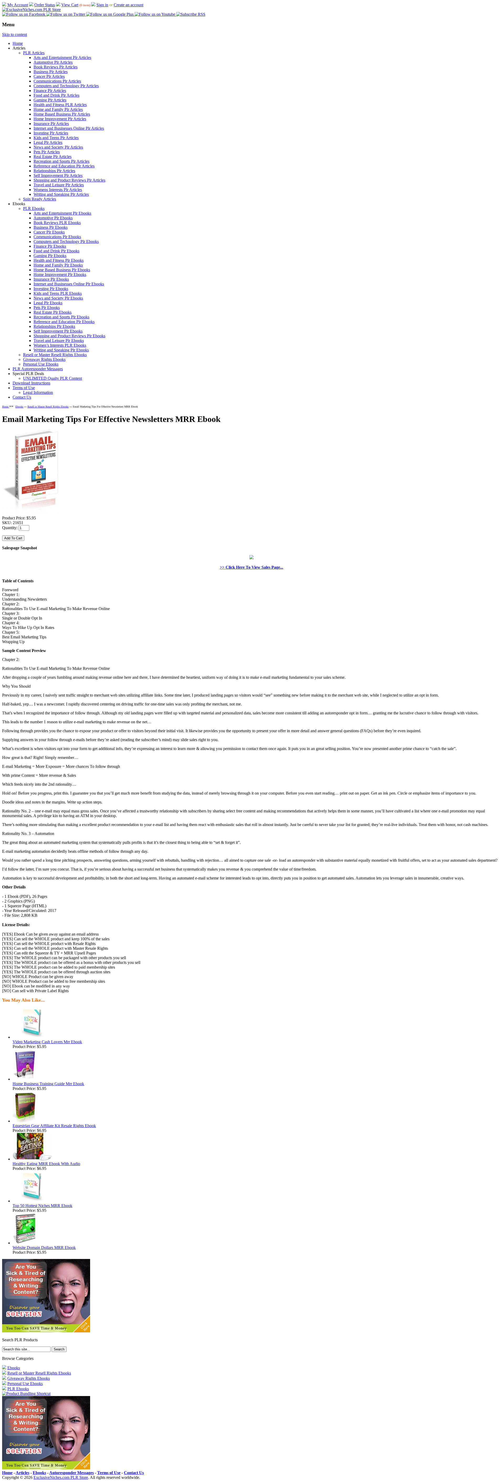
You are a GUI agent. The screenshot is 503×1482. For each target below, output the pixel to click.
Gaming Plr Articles (50, 100)
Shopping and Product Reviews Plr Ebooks (69, 336)
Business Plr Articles (51, 71)
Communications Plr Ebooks (57, 237)
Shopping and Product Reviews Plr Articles (69, 180)
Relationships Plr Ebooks (54, 326)
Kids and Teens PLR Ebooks (58, 293)
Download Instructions (31, 383)
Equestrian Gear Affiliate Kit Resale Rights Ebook (54, 1125)
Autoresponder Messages (71, 1472)
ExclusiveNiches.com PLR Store (61, 1477)
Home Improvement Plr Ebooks (60, 274)
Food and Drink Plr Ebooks (56, 251)
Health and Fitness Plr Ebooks (59, 260)
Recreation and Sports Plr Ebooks (61, 317)
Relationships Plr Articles (54, 171)
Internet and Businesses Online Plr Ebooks (69, 284)
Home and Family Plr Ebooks (58, 265)
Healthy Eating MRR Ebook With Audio (46, 1163)
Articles (22, 1472)
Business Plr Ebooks (51, 227)
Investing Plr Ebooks (51, 288)
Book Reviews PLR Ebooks (57, 222)
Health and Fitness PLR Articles (60, 104)
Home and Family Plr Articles (58, 109)
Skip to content (14, 34)
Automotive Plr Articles (53, 62)
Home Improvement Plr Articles (60, 119)
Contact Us (22, 397)
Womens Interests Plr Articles (58, 189)
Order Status (44, 5)
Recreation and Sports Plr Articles (61, 161)
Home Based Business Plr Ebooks (62, 270)
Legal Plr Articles (48, 142)
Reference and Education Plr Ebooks (64, 321)
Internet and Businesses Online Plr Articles (69, 128)
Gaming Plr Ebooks (50, 255)
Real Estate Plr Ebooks (53, 312)
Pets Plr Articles (47, 152)
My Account (17, 5)
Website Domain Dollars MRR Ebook (44, 1247)
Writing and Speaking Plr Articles (61, 194)
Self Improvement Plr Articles (58, 175)
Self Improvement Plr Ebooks (58, 331)
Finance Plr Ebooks (50, 246)
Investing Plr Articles (51, 133)
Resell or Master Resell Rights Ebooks (55, 354)
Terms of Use (24, 388)
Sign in (102, 5)
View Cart (69, 5)
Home (18, 43)
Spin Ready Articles (39, 199)
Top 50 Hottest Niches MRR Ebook (42, 1205)
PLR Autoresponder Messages (38, 369)
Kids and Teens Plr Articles (56, 137)
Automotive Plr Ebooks (53, 218)
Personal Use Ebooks (40, 364)
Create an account (128, 5)
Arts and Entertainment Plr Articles (62, 57)
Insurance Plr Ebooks (51, 279)
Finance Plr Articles (50, 90)
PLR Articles (34, 53)
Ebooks (19, 406)
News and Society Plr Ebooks (58, 298)
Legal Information (38, 392)
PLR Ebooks (34, 208)
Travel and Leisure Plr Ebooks (59, 340)
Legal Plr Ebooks (48, 303)
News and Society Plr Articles (58, 147)
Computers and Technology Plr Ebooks (66, 241)
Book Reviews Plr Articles (56, 67)
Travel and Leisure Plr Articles (59, 185)
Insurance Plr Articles (51, 123)
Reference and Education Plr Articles (64, 166)
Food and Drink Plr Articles (56, 95)
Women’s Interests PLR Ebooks (60, 345)
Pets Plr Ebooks (47, 307)
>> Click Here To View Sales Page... (251, 567)
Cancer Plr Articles (49, 76)
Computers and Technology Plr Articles (66, 86)
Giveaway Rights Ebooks (44, 359)
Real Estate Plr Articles (53, 156)
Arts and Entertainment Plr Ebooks (62, 213)
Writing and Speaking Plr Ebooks (61, 350)
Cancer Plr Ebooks (49, 232)
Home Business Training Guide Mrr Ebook (48, 1084)
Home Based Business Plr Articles (62, 114)
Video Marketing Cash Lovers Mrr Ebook (47, 1042)
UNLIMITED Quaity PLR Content (52, 378)
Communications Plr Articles (57, 81)
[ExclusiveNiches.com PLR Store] (31, 9)
